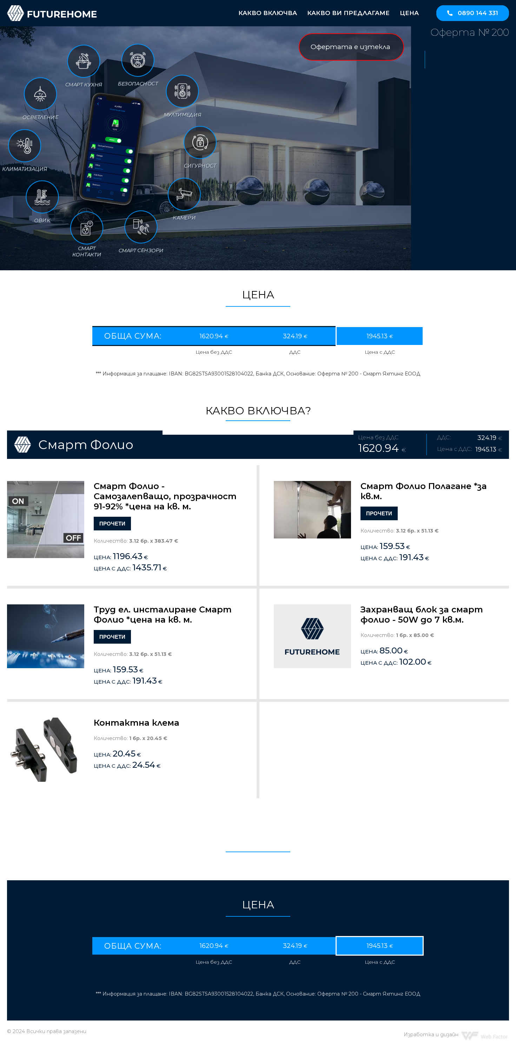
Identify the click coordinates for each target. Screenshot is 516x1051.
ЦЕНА (409, 12)
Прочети (112, 524)
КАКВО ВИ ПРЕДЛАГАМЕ (348, 12)
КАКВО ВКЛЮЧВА (267, 12)
